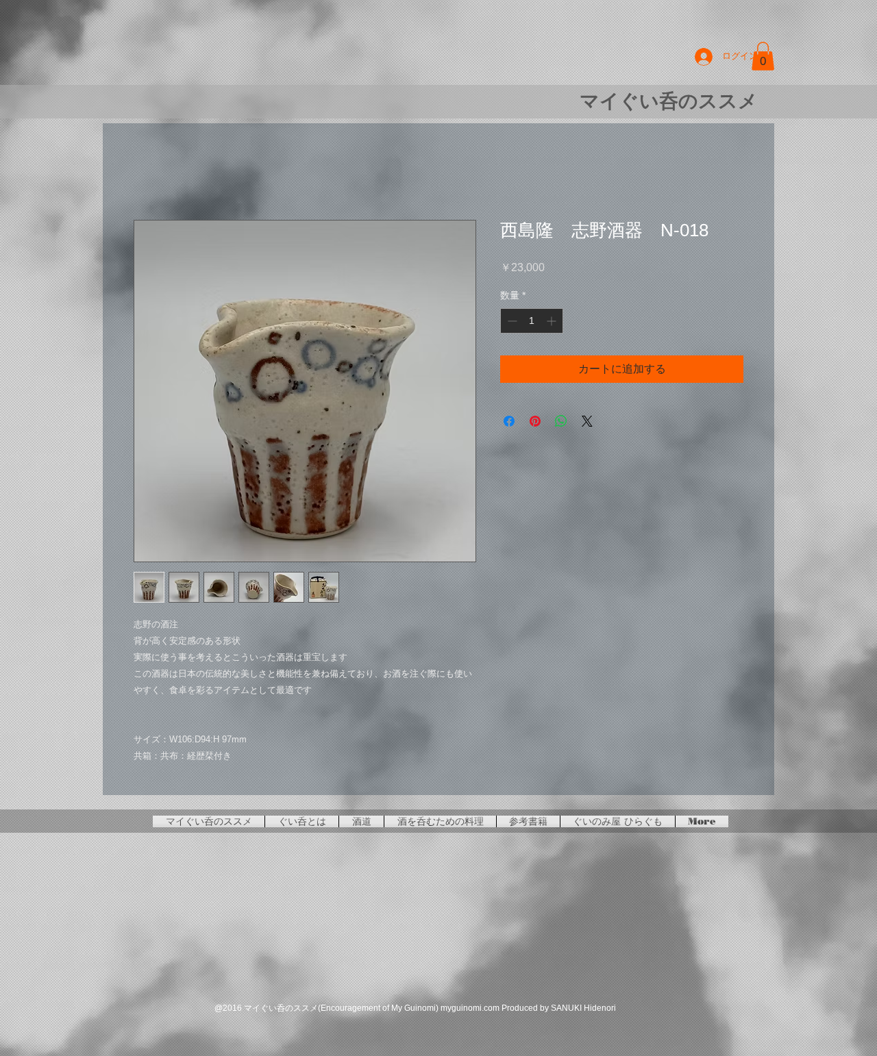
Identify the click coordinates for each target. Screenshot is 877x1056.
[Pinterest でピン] (535, 421)
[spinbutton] (531, 321)
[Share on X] (587, 421)
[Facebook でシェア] (509, 421)
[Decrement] (510, 321)
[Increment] (552, 321)
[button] (763, 56)
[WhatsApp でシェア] (561, 421)
